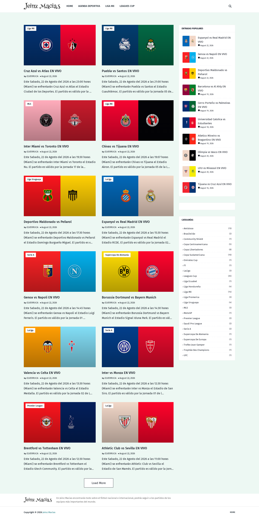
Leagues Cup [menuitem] (127, 6)
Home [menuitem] (69, 6)
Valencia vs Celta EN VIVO (42, 373)
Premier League (35, 406)
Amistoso (208, 228)
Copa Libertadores (208, 249)
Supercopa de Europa (208, 339)
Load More (99, 483)
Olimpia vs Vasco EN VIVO (212, 152)
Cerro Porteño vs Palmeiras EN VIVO (214, 105)
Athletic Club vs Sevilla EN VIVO (124, 448)
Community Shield (208, 239)
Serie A (30, 255)
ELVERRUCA (32, 76)
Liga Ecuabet (208, 281)
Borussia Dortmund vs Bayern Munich (129, 297)
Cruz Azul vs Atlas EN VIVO (42, 71)
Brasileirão (208, 233)
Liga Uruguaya (34, 179)
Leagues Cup (208, 276)
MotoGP (208, 313)
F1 (208, 265)
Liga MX (31, 28)
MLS (29, 104)
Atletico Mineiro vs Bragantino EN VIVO (209, 137)
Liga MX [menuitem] (109, 6)
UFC (208, 355)
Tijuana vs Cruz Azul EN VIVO (215, 184)
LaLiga (108, 179)
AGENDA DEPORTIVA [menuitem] (89, 6)
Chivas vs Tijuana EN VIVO (120, 146)
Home (232, 512)
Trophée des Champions (208, 350)
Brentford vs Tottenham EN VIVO (47, 448)
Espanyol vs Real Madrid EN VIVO (126, 222)
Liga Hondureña (208, 286)
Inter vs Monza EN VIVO (118, 373)
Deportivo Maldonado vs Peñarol (48, 222)
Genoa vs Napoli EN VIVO (42, 297)
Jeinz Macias (49, 512)
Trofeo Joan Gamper (208, 344)
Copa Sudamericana (208, 255)
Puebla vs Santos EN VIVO (120, 71)
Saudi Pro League (208, 323)
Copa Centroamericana (208, 244)
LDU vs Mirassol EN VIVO (212, 168)
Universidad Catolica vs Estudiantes (211, 121)
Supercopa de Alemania (117, 255)
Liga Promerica (208, 297)
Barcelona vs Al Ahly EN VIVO (212, 88)
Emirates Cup (208, 260)
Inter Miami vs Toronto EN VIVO (46, 146)
